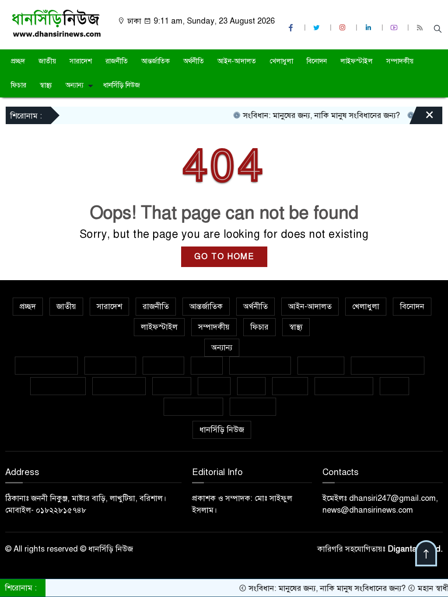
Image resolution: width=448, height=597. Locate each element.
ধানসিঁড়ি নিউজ (121, 85)
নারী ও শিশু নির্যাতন (387, 365)
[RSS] (421, 28)
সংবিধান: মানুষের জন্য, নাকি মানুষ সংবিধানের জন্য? (309, 115)
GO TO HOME (224, 256)
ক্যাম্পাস (171, 386)
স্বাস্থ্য (46, 85)
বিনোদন (317, 61)
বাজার (214, 386)
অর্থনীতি (193, 61)
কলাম (207, 365)
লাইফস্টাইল (356, 61)
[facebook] (292, 28)
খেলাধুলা (281, 61)
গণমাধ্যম (163, 365)
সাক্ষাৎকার (253, 406)
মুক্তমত (290, 386)
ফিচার (18, 85)
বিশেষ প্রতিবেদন (46, 365)
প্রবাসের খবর (119, 386)
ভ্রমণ (251, 386)
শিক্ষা (394, 386)
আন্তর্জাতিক (155, 61)
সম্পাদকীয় (399, 61)
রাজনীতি (116, 61)
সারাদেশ (81, 61)
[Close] (421, 117)
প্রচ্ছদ (18, 61)
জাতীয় (47, 61)
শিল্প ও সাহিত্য (193, 406)
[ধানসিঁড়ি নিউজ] (56, 23)
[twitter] (317, 28)
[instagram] (343, 28)
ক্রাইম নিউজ (110, 365)
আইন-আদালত (236, 61)
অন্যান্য (75, 85)
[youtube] (395, 28)
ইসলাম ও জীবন (260, 365)
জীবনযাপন (320, 365)
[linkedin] (369, 28)
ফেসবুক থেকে (58, 386)
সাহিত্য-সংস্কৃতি (344, 386)
